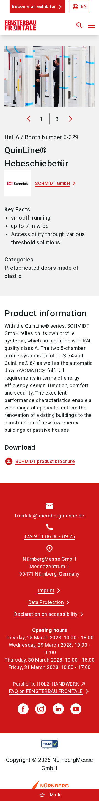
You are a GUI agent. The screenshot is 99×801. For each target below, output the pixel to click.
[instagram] (40, 708)
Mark (50, 795)
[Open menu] (91, 25)
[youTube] (75, 708)
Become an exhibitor (34, 6)
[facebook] (23, 708)
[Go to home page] (33, 27)
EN (79, 6)
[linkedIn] (58, 708)
